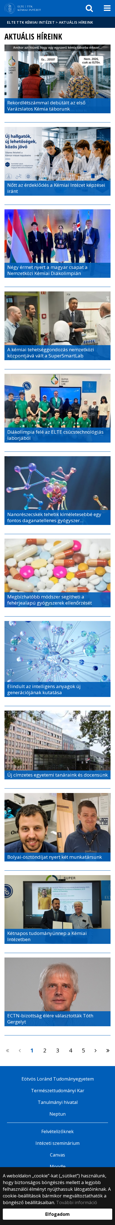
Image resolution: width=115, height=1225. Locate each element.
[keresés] (89, 8)
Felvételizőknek (57, 1131)
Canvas (57, 1155)
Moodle (58, 1166)
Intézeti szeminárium (57, 1143)
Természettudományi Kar (57, 1090)
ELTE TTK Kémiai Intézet (31, 22)
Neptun (57, 1114)
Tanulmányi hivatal (58, 1102)
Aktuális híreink (76, 22)
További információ (76, 1202)
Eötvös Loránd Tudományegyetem (57, 1079)
